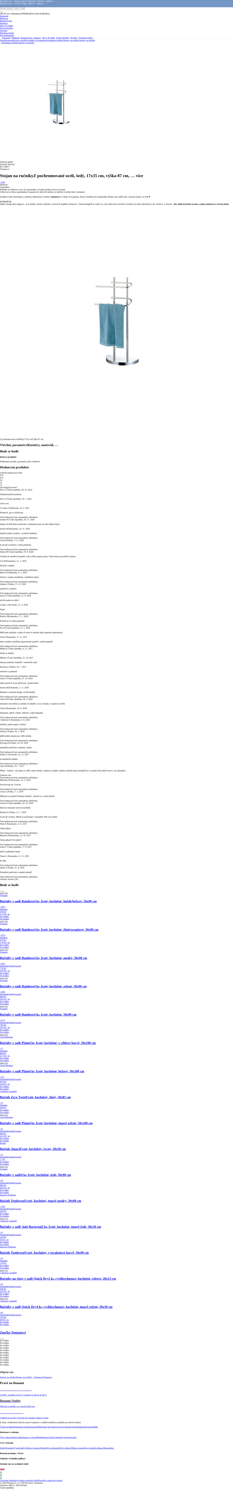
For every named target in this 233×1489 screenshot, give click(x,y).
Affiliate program (77, 1448)
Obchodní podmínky (9, 1480)
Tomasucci (47, 1377)
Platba (39, 1437)
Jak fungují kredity (69, 1437)
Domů (2, 40)
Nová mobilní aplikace (94, 1448)
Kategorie (9, 40)
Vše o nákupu (6, 1437)
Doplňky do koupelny (37, 40)
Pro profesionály (54, 1448)
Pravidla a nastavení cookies (50, 1480)
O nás (16, 1448)
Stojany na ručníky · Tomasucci (29, 1377)
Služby (3, 1448)
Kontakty (10, 1448)
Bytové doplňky (21, 40)
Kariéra (44, 1448)
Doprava (15, 1437)
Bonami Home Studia (51, 1437)
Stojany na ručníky (87, 40)
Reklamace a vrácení (28, 1437)
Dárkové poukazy (33, 1448)
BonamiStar (109, 1448)
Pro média (65, 1448)
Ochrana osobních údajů (28, 1480)
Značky (22, 1448)
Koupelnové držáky (54, 40)
